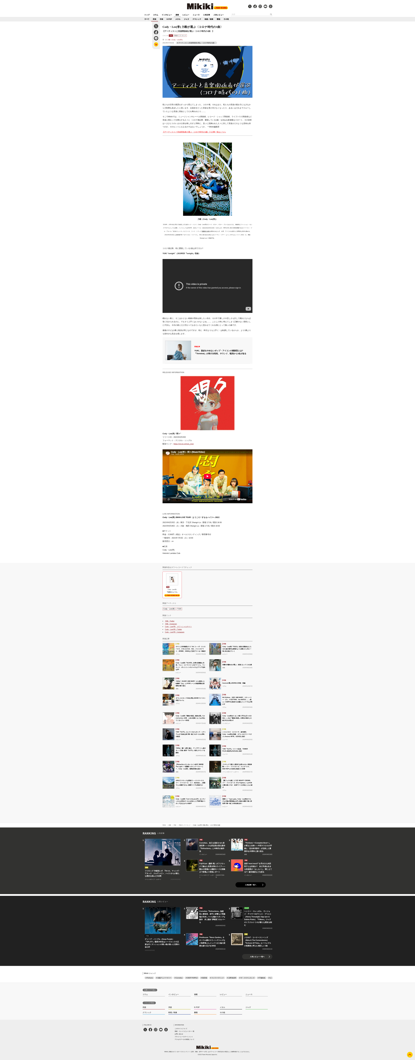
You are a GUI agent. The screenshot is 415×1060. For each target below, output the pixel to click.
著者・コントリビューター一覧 (184, 1031)
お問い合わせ (179, 1034)
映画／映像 (209, 19)
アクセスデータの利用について (184, 1039)
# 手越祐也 (261, 978)
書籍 (218, 19)
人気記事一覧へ (250, 885)
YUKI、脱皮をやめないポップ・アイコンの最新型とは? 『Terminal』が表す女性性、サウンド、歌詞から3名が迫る (220, 352)
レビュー (185, 14)
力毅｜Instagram (171, 624)
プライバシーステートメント (184, 1036)
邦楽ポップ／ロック (180, 35)
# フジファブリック (217, 978)
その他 (226, 19)
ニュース (196, 14)
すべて (146, 19)
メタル (177, 19)
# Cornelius (178, 978)
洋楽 (161, 19)
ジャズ (186, 19)
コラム (155, 14)
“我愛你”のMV (206, 231)
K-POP (169, 19)
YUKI (179, 609)
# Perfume (149, 978)
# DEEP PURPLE (192, 978)
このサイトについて (181, 1028)
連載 (177, 14)
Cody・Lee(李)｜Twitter (173, 629)
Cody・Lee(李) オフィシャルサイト (178, 626)
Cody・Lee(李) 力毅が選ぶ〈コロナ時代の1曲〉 (207, 825)
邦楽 (154, 19)
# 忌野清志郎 (231, 978)
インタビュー (167, 14)
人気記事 (206, 14)
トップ (147, 14)
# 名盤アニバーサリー (163, 978)
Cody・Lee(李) (169, 609)
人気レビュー (218, 14)
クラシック (196, 19)
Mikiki (164, 825)
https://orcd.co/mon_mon (184, 444)
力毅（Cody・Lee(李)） (175, 40)
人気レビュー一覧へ (257, 956)
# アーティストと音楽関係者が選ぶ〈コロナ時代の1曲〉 (196, 43)
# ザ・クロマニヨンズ (246, 978)
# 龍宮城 (204, 978)
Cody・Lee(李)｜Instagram (174, 632)
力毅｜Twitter (169, 621)
